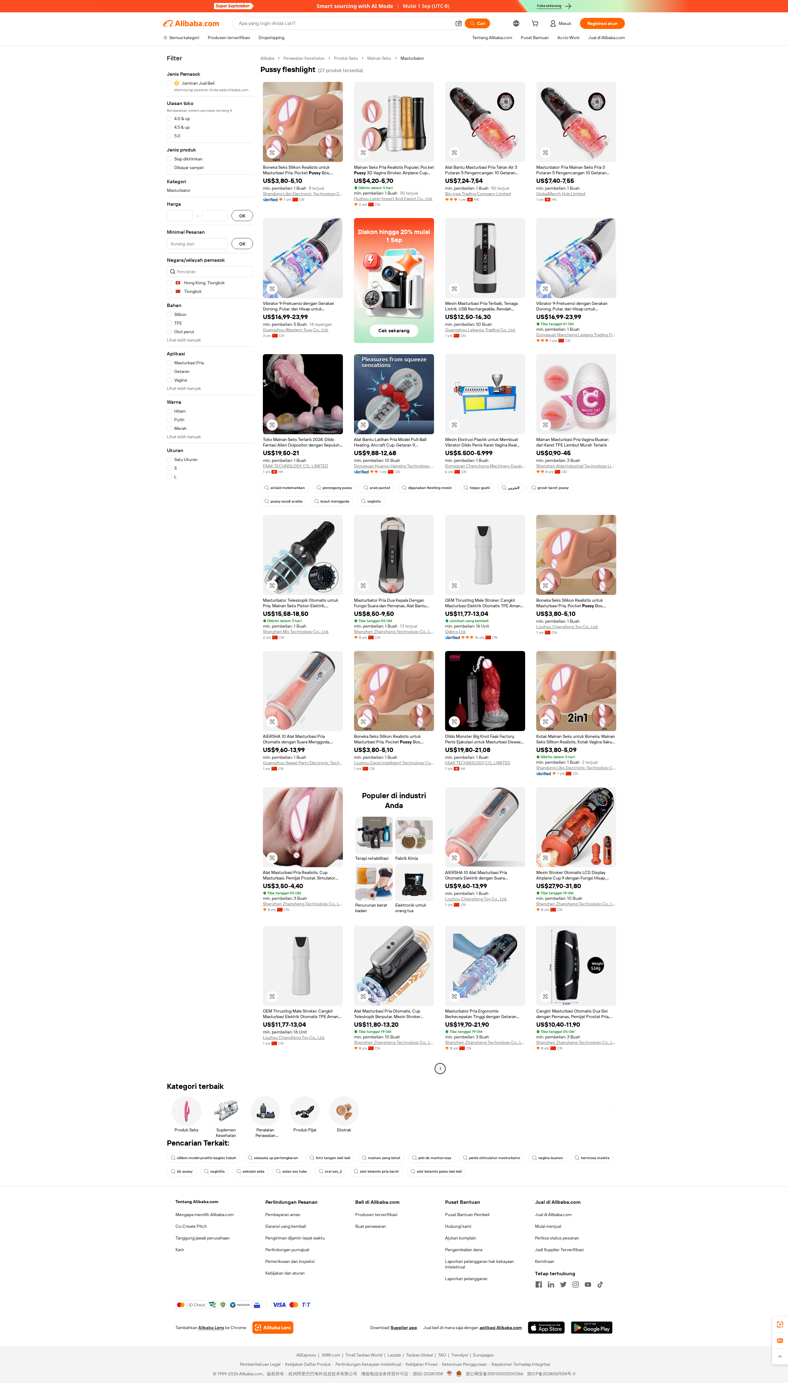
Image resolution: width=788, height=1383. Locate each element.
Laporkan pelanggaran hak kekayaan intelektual (479, 1264)
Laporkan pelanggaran (466, 1278)
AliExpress (306, 1355)
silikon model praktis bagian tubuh (206, 1158)
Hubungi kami (458, 1226)
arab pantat (380, 488)
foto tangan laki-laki (333, 1158)
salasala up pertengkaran (276, 1158)
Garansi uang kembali (285, 1226)
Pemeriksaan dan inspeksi (290, 1261)
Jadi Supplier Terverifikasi (559, 1249)
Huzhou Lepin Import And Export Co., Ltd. (393, 198)
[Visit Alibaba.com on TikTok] (600, 1284)
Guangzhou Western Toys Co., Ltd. (295, 329)
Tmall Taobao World (363, 1355)
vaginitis (217, 1171)
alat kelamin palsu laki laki (439, 1171)
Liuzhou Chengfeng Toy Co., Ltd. (567, 626)
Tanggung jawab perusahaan (202, 1237)
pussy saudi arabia (287, 501)
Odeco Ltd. (455, 631)
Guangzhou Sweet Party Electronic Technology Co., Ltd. (303, 762)
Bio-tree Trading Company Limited (478, 193)
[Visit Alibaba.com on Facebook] (538, 1284)
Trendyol (459, 1355)
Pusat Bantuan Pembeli (467, 1214)
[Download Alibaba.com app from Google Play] (592, 1327)
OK (242, 215)
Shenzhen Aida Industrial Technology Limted (576, 465)
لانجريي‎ (514, 488)
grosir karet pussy (553, 488)
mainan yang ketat (384, 1158)
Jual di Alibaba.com (553, 1214)
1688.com (330, 1355)
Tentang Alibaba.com (196, 1201)
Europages (483, 1355)
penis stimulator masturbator (495, 1158)
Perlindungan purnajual (287, 1249)
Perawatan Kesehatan (304, 58)
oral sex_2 (333, 1171)
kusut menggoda (334, 501)
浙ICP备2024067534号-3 (551, 1373)
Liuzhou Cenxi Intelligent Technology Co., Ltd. (394, 762)
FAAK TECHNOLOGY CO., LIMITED (295, 465)
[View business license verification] (449, 1374)
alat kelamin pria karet (379, 1171)
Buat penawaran (370, 1226)
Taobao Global (419, 1355)
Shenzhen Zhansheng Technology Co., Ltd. (394, 631)
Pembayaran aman (282, 1214)
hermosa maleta (595, 1158)
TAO (442, 1355)
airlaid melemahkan (288, 488)
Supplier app (404, 1327)
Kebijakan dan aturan (285, 1273)
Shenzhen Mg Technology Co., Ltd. (296, 631)
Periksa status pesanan (557, 1237)
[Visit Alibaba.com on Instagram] (575, 1284)
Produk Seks (346, 58)
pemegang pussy (337, 488)
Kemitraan (544, 1261)
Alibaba (267, 58)
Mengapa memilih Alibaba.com (204, 1214)
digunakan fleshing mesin (430, 488)
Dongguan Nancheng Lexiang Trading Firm (576, 334)
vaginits (374, 501)
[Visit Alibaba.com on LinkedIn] (551, 1284)
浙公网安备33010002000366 (494, 1373)
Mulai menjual (548, 1226)
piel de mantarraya (434, 1158)
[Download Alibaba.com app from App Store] (546, 1327)
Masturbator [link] (412, 58)
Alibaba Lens (211, 1327)
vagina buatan (550, 1158)
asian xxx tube (294, 1171)
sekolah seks (253, 1171)
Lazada (394, 1355)
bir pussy (184, 1171)
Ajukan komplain (460, 1237)
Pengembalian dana (463, 1249)
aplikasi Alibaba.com (501, 1327)
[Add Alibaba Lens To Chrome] (272, 1327)
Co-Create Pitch (191, 1226)
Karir (179, 1249)
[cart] (536, 24)
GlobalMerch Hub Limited (560, 193)
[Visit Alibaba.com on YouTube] (588, 1284)
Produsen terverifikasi (376, 1214)
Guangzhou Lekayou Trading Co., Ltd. (480, 329)
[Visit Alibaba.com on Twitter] (563, 1284)
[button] (458, 23)
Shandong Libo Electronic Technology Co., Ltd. (303, 193)
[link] (780, 1324)
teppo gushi (480, 488)
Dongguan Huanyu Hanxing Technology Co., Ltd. (394, 465)
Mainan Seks (379, 58)
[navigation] (210, 564)
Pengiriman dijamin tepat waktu (295, 1237)
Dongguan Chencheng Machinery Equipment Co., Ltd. (485, 465)
